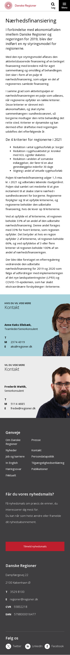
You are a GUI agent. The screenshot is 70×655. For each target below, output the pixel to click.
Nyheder (11, 450)
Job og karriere (15, 456)
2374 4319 (18, 342)
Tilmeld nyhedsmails (35, 546)
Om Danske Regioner (13, 442)
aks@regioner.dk (21, 346)
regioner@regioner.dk (24, 599)
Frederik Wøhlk (15, 386)
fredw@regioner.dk (23, 408)
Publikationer (39, 469)
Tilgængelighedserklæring (47, 463)
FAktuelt (11, 475)
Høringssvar (13, 469)
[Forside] (17, 5)
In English (12, 463)
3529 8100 (17, 592)
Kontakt (36, 450)
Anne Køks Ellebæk (17, 325)
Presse (36, 440)
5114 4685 (18, 404)
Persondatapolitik (42, 456)
